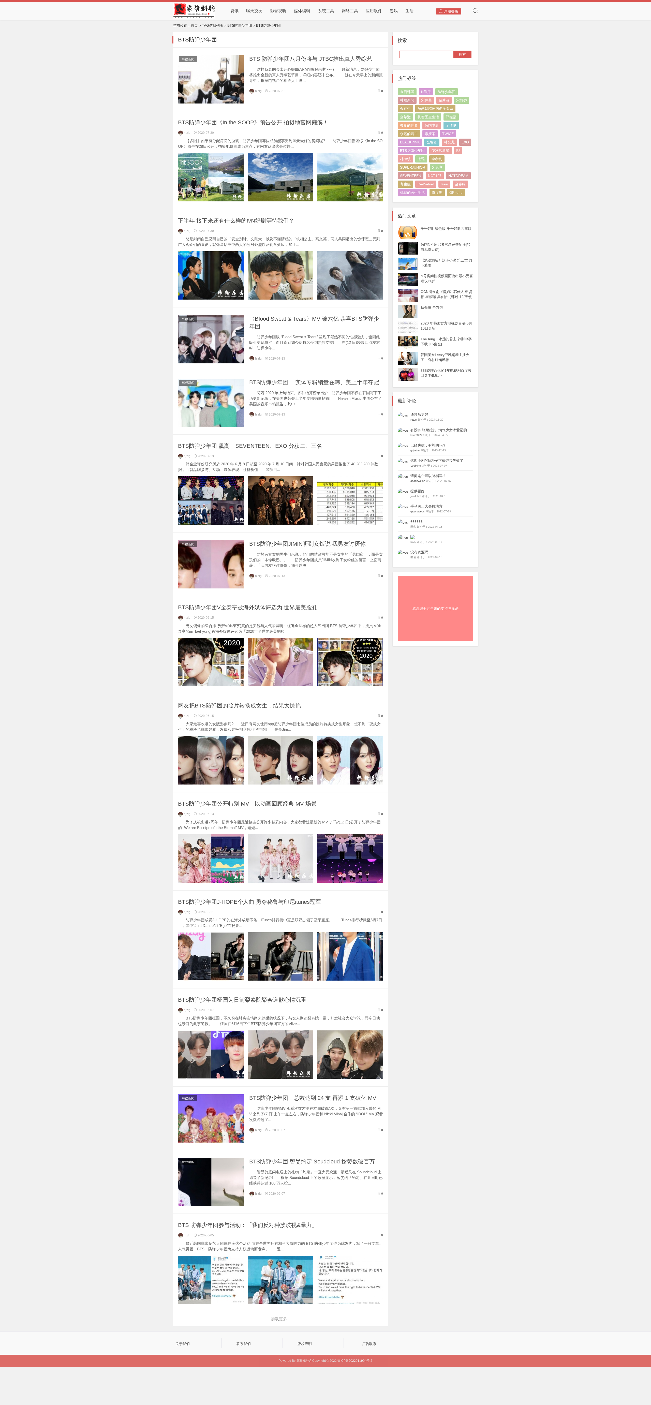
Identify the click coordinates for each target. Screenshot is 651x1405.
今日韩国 (407, 92)
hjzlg (258, 91)
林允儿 (449, 142)
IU (458, 151)
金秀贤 (444, 100)
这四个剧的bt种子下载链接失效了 (436, 461)
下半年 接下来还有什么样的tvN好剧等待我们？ (236, 220)
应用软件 (374, 11)
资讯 (234, 11)
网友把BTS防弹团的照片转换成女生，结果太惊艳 (239, 705)
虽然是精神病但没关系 (435, 109)
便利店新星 (440, 151)
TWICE (448, 134)
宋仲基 (426, 100)
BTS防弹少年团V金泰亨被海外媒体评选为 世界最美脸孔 (247, 607)
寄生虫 (405, 184)
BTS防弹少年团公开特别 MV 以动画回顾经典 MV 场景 (247, 804)
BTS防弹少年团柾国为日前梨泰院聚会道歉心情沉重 (242, 1000)
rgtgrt (413, 419)
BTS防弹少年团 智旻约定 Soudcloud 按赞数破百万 (312, 1161)
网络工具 (350, 11)
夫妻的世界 (409, 125)
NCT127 (434, 176)
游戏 (394, 11)
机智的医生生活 (412, 192)
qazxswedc (417, 511)
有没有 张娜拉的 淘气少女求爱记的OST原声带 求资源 (454, 430)
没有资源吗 (419, 552)
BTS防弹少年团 (412, 151)
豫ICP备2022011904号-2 (354, 1361)
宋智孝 (437, 167)
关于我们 (182, 1344)
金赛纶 (460, 184)
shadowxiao (417, 480)
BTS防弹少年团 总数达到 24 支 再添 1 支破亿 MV (312, 1098)
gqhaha (415, 450)
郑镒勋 (451, 117)
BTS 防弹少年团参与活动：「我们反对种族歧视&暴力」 (247, 1225)
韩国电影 (432, 125)
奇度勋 (437, 192)
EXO (465, 142)
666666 (416, 522)
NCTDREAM (458, 176)
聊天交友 (254, 11)
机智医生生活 (428, 117)
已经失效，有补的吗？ (428, 445)
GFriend (456, 192)
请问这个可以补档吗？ (428, 476)
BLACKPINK (410, 142)
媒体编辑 (302, 11)
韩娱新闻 (188, 59)
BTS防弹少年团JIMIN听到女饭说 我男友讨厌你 (307, 544)
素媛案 (430, 134)
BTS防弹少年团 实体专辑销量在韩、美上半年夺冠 (314, 382)
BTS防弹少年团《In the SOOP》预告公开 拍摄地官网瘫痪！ (253, 122)
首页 (194, 25)
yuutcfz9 (415, 496)
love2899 (416, 435)
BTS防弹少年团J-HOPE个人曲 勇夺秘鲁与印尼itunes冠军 (249, 902)
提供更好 (417, 491)
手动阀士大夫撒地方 (426, 506)
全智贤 (431, 142)
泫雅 (421, 159)
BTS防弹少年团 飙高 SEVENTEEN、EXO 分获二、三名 (250, 446)
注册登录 (450, 11)
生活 (409, 11)
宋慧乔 (461, 100)
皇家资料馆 (304, 1361)
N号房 (426, 92)
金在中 (405, 109)
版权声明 (305, 1344)
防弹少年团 (446, 92)
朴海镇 (405, 159)
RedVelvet (426, 184)
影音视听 (278, 11)
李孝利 (437, 159)
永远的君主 (409, 134)
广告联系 (369, 1344)
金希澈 (405, 117)
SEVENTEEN (410, 176)
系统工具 (326, 11)
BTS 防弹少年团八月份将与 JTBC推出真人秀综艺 (310, 59)
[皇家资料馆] (194, 11)
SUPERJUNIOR (412, 167)
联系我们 (243, 1344)
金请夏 (451, 125)
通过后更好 (419, 414)
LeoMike (415, 465)
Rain (444, 184)
